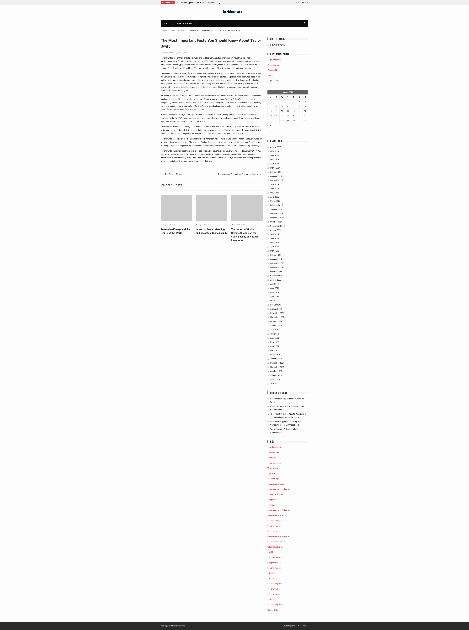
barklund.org (232, 11)
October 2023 (276, 271)
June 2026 (274, 155)
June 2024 (274, 238)
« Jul (269, 132)
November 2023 (277, 267)
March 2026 (275, 168)
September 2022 (277, 325)
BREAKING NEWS (277, 45)
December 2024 (277, 213)
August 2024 (275, 230)
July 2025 (274, 184)
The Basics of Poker (173, 174)
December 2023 (277, 263)
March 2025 (275, 201)
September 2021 (277, 375)
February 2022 (276, 354)
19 (282, 116)
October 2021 (276, 371)
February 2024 (276, 255)
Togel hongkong (183, 23)
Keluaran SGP (273, 452)
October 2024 (276, 222)
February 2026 (276, 172)
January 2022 (276, 359)
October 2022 (276, 321)
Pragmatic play (273, 65)
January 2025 (276, 209)
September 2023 (277, 276)
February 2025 (276, 205)
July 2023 (274, 284)
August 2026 (275, 147)
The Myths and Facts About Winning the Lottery (238, 174)
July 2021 (274, 383)
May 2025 (274, 193)
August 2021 (275, 379)
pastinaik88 (182, 53)
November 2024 (277, 218)
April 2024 (274, 247)
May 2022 (274, 342)
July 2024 (274, 234)
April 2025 (274, 197)
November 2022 (277, 317)
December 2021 (277, 363)
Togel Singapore (274, 463)
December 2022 (277, 313)
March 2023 (275, 301)
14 (294, 111)
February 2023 (276, 305)
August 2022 (275, 330)
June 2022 (274, 338)
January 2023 (276, 309)
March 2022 (275, 350)
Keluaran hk (272, 70)
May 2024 (274, 242)
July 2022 (274, 334)
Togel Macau (272, 81)
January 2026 (276, 176)
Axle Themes (303, 626)
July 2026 (274, 151)
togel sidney (272, 610)
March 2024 (275, 251)
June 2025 (274, 188)
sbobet (270, 75)
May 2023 (274, 292)
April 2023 (274, 296)
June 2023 (274, 288)
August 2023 (275, 280)
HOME (166, 23)
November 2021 (277, 367)
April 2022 (274, 346)
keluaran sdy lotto (275, 605)
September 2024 (277, 226)
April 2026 (274, 164)
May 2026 (274, 159)
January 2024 (276, 259)
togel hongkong (274, 447)
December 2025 (277, 180)
